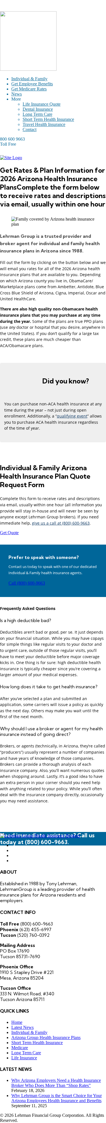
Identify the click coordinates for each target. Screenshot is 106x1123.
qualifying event (72, 416)
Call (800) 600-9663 (26, 583)
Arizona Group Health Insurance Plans (46, 1037)
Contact (29, 129)
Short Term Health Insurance (48, 119)
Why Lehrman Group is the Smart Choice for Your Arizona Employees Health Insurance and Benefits (56, 1098)
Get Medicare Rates (29, 88)
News (16, 94)
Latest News (22, 1027)
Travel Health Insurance (44, 124)
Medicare (19, 1047)
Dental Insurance (38, 109)
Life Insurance (24, 1057)
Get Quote (9, 532)
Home (16, 1022)
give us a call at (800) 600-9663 (61, 523)
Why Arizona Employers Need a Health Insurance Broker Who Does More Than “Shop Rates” (56, 1083)
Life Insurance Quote (41, 104)
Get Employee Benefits (32, 83)
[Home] (11, 157)
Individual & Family (29, 78)
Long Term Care (37, 114)
